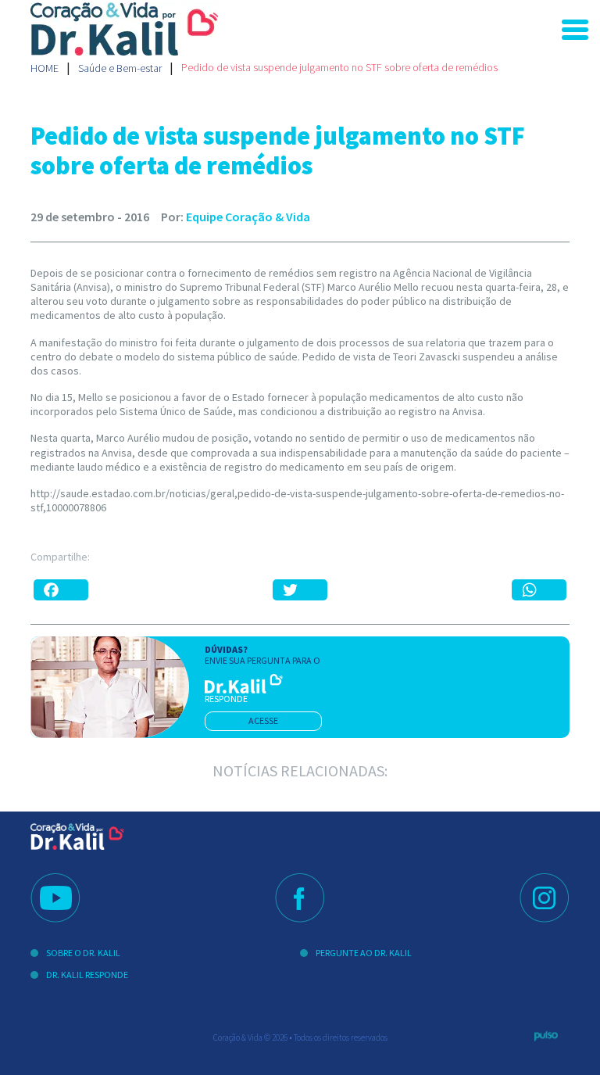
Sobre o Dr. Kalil (83, 953)
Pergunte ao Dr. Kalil (364, 953)
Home (44, 68)
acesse (263, 720)
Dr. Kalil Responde (87, 974)
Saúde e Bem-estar (120, 68)
